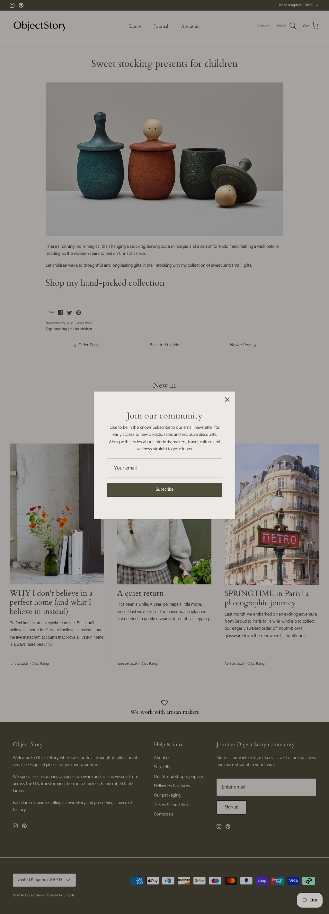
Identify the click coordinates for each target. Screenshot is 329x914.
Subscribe (164, 489)
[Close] (227, 399)
